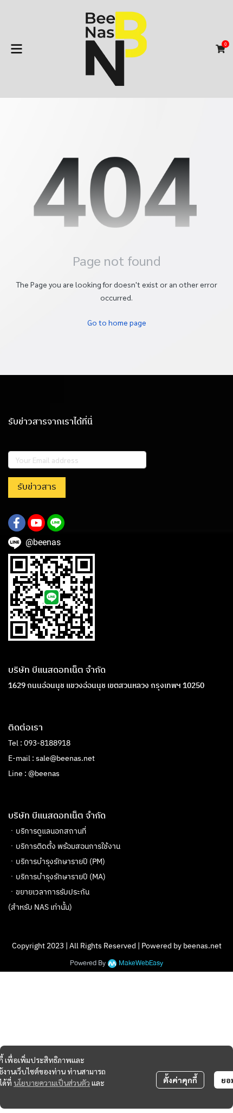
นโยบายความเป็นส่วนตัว (52, 1082)
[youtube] (36, 523)
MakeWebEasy (141, 963)
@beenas (44, 773)
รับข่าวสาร (36, 487)
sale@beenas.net (65, 758)
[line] (55, 523)
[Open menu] (16, 49)
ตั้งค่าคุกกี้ (180, 1080)
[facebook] (16, 523)
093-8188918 (47, 743)
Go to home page (116, 322)
